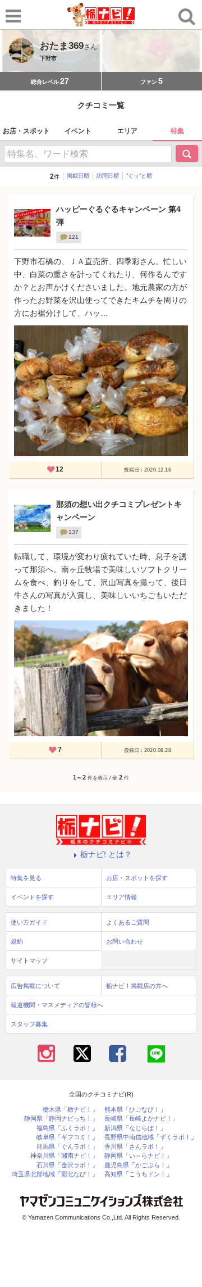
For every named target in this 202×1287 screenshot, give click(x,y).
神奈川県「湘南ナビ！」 (64, 1156)
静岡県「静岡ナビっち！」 (61, 1119)
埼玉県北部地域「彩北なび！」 (55, 1174)
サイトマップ (29, 960)
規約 (17, 941)
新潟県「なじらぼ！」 (135, 1128)
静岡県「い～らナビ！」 (138, 1156)
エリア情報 (121, 897)
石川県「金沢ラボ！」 (67, 1165)
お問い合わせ (124, 941)
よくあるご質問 (127, 922)
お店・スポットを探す (137, 877)
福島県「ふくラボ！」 (67, 1128)
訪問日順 (108, 176)
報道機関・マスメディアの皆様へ (57, 1004)
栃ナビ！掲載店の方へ (137, 985)
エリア (127, 131)
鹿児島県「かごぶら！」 (138, 1165)
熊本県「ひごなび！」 (135, 1110)
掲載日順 (78, 176)
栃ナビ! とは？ (106, 854)
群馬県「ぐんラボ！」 (67, 1147)
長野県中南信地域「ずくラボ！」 (150, 1137)
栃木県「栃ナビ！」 (70, 1110)
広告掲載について (35, 985)
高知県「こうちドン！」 (138, 1174)
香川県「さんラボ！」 (135, 1147)
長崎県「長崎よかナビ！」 (141, 1119)
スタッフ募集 (29, 1024)
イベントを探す (32, 897)
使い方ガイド (29, 922)
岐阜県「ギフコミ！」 (67, 1137)
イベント (78, 131)
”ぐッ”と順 (139, 176)
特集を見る (26, 877)
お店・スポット (26, 131)
